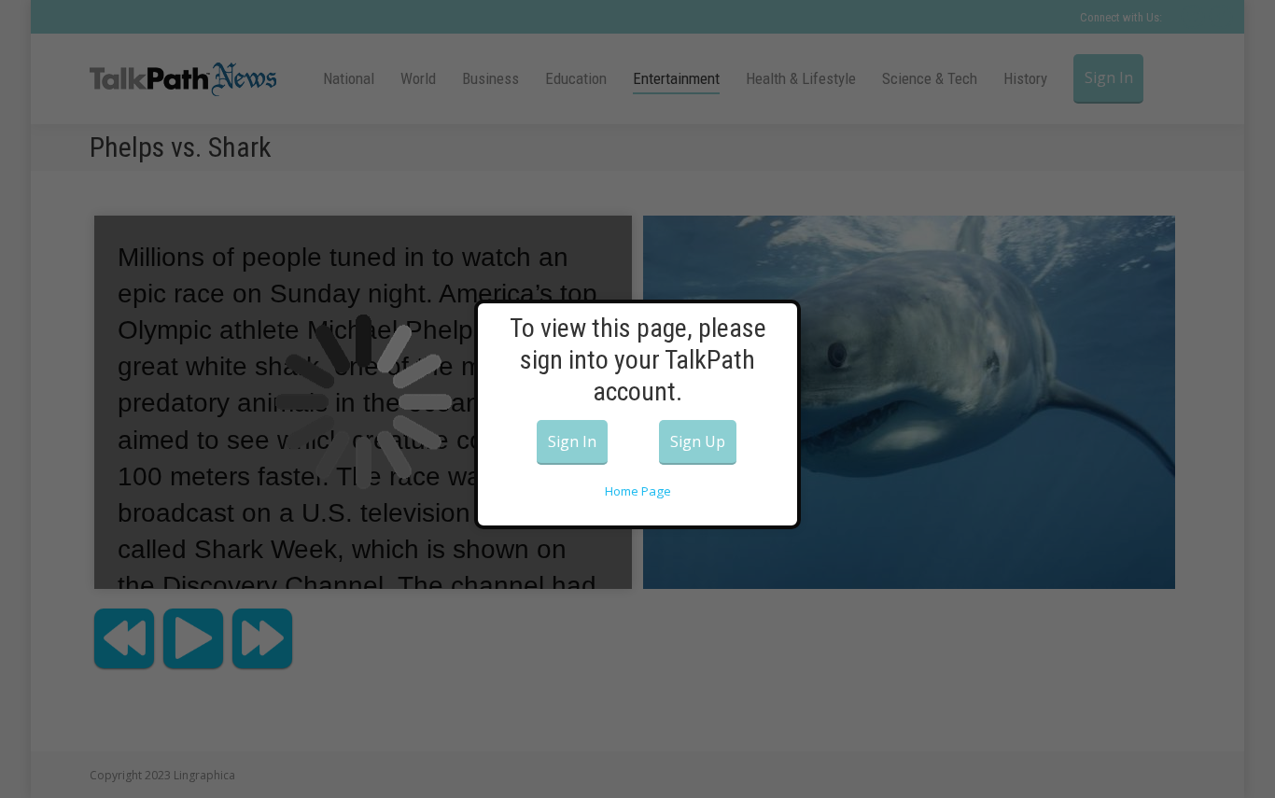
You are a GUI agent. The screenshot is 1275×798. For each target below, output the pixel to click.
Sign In (572, 441)
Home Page (638, 491)
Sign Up (697, 441)
